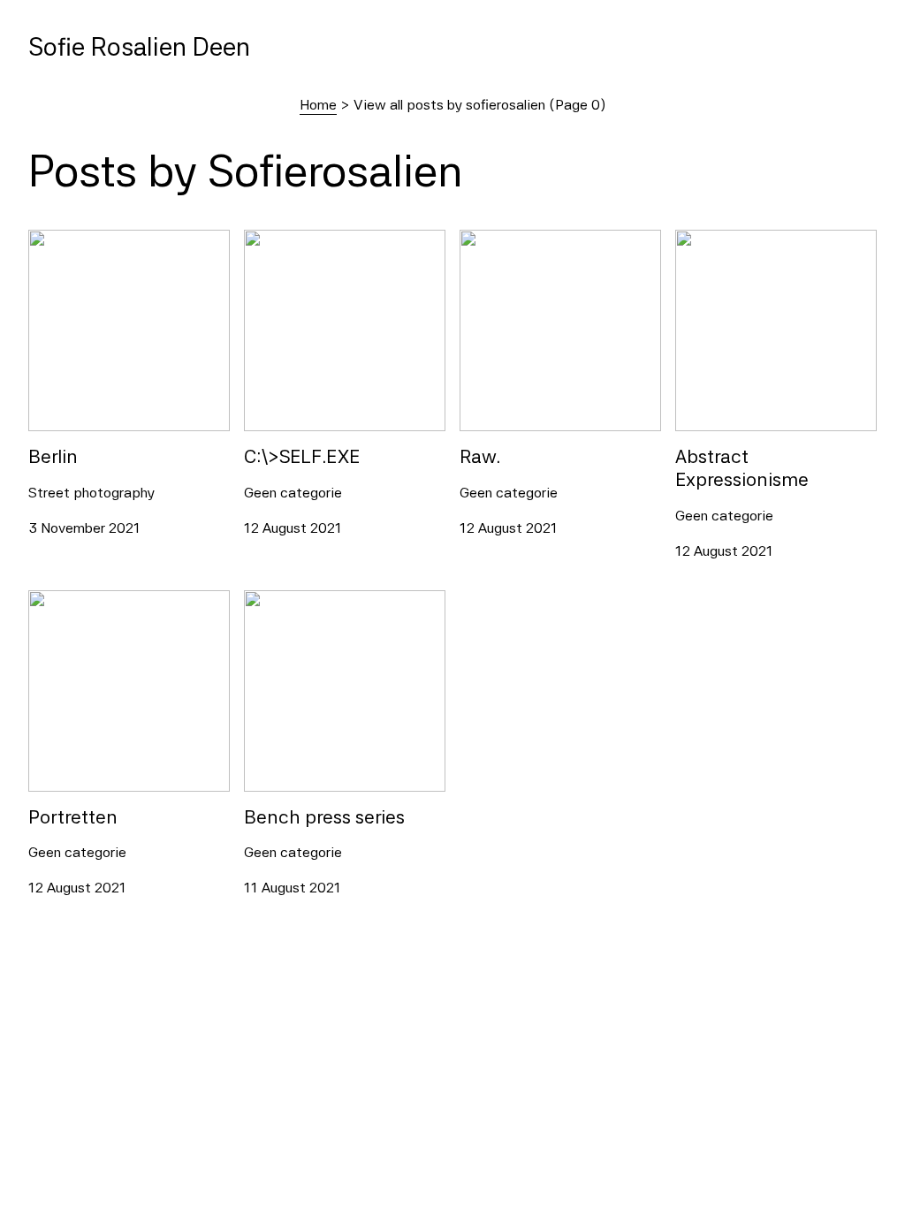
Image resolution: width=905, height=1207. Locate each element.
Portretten (61, 600)
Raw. (475, 240)
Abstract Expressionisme (754, 240)
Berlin (46, 240)
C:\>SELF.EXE (287, 240)
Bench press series (304, 600)
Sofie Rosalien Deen (139, 47)
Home (318, 104)
